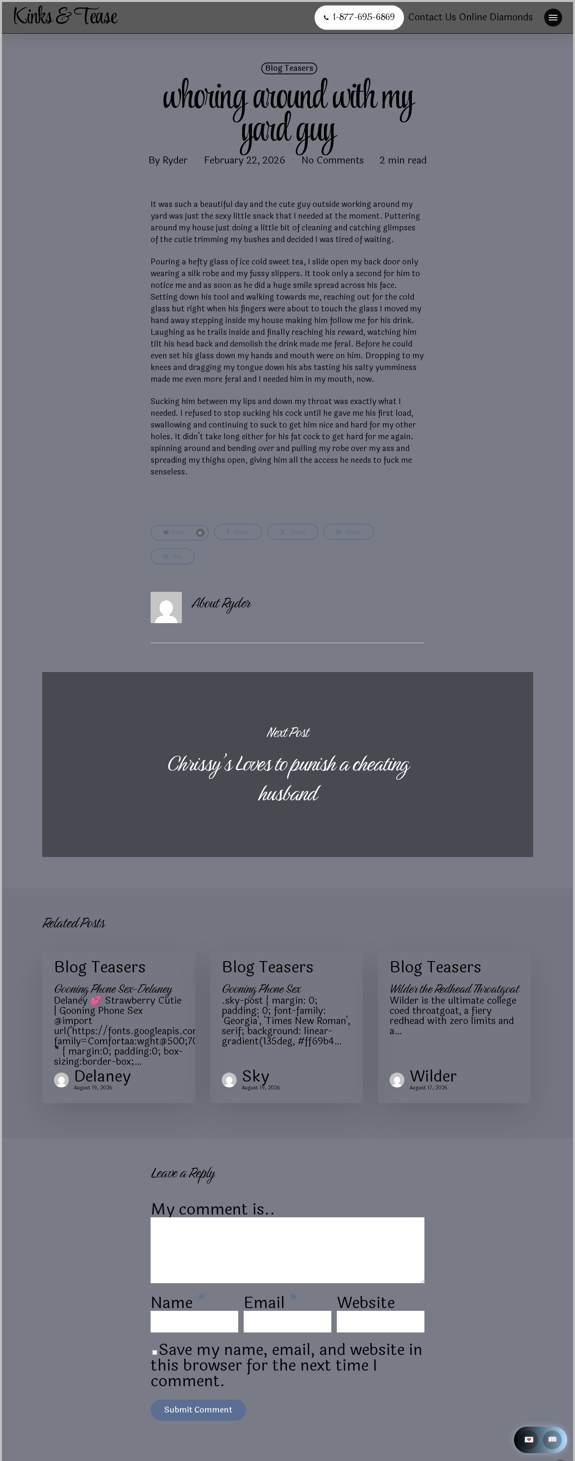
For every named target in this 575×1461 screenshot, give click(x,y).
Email (271, 1303)
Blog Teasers (289, 68)
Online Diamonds (496, 17)
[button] (553, 17)
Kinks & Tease (64, 17)
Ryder (175, 160)
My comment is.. (213, 1209)
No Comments (332, 160)
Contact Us (432, 17)
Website (366, 1303)
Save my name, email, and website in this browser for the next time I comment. (286, 1365)
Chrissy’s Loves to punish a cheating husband (287, 764)
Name (178, 1303)
